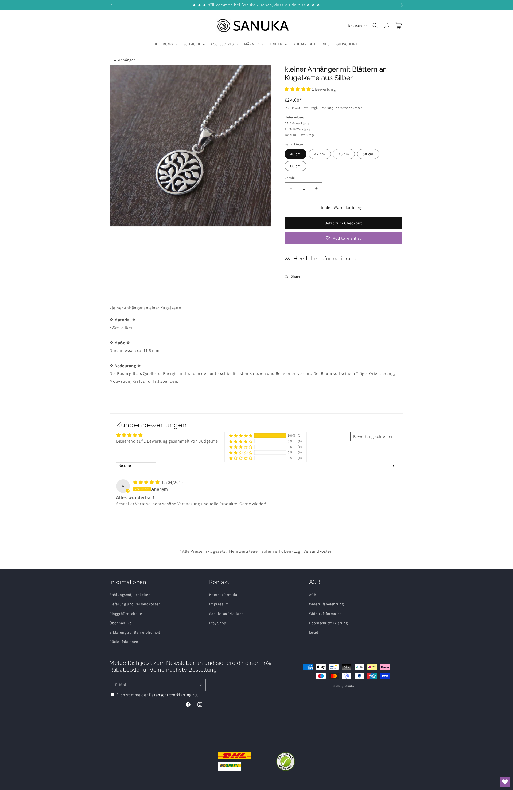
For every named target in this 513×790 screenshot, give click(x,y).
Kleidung (164, 44)
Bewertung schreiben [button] (373, 436)
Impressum (219, 604)
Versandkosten (318, 551)
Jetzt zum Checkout (343, 222)
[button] (166, 44)
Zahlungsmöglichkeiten (130, 594)
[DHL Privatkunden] (234, 761)
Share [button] (296, 276)
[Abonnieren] (199, 684)
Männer (251, 44)
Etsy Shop (217, 622)
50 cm (368, 154)
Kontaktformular (224, 594)
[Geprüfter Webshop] (285, 761)
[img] (147, 482)
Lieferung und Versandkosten (341, 108)
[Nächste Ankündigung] (401, 5)
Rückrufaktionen (124, 641)
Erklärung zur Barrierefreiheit (135, 632)
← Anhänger (124, 59)
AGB (312, 594)
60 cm (295, 166)
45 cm (344, 154)
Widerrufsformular (325, 613)
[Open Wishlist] (505, 782)
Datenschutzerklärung (328, 622)
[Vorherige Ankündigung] (111, 5)
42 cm (319, 154)
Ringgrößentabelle (126, 613)
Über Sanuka (121, 622)
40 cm (295, 154)
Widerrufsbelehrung (326, 604)
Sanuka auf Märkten (226, 613)
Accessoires (222, 44)
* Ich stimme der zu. (157, 694)
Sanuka (349, 686)
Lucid (313, 632)
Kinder (275, 44)
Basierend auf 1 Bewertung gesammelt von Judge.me (167, 441)
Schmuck (191, 44)
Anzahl (290, 178)
